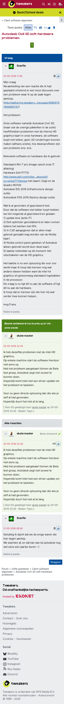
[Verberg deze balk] (60, 12)
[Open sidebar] (61, 19)
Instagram (14, 664)
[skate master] (11, 336)
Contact (8, 618)
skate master (25, 335)
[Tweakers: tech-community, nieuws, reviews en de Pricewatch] (20, 4)
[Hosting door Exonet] (18, 596)
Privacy (7, 633)
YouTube (13, 658)
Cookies (8, 639)
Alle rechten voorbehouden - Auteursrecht (28, 695)
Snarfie (21, 65)
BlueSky (13, 653)
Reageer (56, 562)
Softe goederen (20, 568)
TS (35, 27)
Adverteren (10, 613)
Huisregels (9, 623)
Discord (13, 674)
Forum (5, 568)
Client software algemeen (18, 20)
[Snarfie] (11, 66)
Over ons (22, 618)
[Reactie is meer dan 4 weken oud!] (12, 76)
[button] (4, 4)
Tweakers (9, 691)
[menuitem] (43, 4)
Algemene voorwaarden (18, 628)
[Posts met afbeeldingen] (40, 27)
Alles (28, 27)
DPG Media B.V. (45, 691)
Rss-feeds (14, 669)
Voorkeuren (23, 639)
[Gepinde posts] (54, 27)
